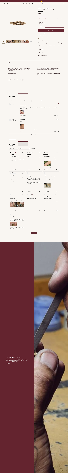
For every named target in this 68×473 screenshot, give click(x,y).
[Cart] (66, 4)
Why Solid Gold (41, 49)
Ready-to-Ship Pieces (35, 1)
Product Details (40, 52)
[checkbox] (45, 100)
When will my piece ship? (42, 55)
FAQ (9, 62)
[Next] (66, 1)
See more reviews (34, 232)
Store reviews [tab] (19, 138)
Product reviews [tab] (12, 138)
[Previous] (1, 1)
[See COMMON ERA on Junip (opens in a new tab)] (36, 134)
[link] (41, 11)
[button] (19, 4)
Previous (2, 23)
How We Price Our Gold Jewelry (14, 357)
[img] (14, 104)
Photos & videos (44, 100)
